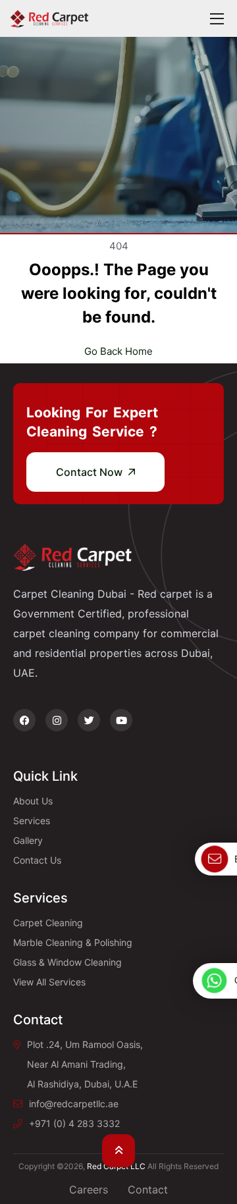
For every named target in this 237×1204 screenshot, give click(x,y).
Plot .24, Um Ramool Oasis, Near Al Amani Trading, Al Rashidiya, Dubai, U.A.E (85, 1064)
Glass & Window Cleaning (67, 962)
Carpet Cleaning (48, 922)
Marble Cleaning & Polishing (72, 942)
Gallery (28, 840)
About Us (33, 800)
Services (31, 820)
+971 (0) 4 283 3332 (74, 1123)
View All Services (49, 981)
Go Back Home (118, 351)
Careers (88, 1189)
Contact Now (90, 472)
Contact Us (37, 860)
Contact (148, 1189)
